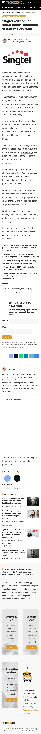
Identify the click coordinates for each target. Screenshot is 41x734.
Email (4, 327)
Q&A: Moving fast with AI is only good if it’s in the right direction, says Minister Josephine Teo (20, 275)
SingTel (28, 289)
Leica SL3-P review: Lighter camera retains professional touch (13, 552)
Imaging (5, 558)
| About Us (28, 731)
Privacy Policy (32, 344)
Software (22, 521)
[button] (4, 2)
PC (3, 543)
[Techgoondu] (15, 2)
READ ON (11, 647)
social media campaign (11, 292)
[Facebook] (38, 369)
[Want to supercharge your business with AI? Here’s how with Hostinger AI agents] (33, 514)
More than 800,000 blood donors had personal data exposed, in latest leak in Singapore (19, 247)
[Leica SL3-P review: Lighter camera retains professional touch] (33, 553)
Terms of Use (27, 342)
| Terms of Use (13, 731)
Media (15, 16)
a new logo (28, 152)
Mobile (21, 16)
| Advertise (21, 731)
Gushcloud (16, 289)
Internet (6, 16)
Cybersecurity (7, 540)
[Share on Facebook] (11, 356)
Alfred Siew (12, 39)
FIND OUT (31, 647)
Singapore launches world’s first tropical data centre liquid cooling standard (13, 500)
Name (5, 320)
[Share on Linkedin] (26, 356)
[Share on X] (16, 356)
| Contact (34, 731)
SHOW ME (12, 700)
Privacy (6, 731)
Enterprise (6, 506)
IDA (22, 289)
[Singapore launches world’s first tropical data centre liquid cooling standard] (33, 501)
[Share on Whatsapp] (21, 356)
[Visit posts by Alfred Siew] (4, 369)
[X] (17, 482)
